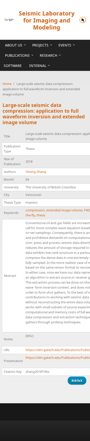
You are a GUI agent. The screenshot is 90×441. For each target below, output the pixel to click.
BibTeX (77, 380)
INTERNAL (37, 65)
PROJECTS (40, 45)
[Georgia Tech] (9, 20)
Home (7, 83)
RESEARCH (48, 55)
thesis (40, 215)
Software (13, 65)
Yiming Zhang (36, 171)
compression (35, 210)
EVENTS (64, 45)
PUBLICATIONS (17, 55)
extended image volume (64, 210)
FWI (87, 210)
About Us (13, 45)
